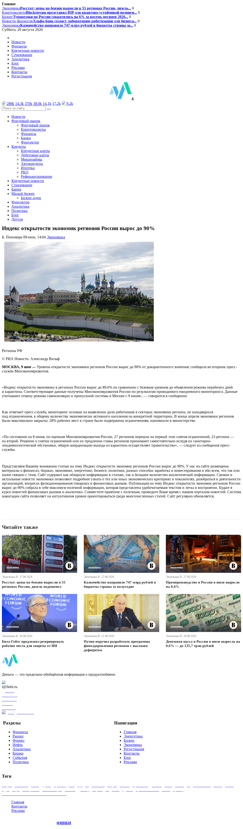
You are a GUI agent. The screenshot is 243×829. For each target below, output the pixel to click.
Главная (130, 732)
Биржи (18, 753)
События (20, 758)
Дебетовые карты (35, 155)
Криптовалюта (69, 12)
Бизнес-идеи (31, 198)
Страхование (21, 55)
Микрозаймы (31, 159)
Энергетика (133, 736)
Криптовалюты (33, 129)
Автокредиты (32, 164)
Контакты (19, 72)
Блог (15, 63)
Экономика (66, 8)
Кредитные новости (27, 50)
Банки (26, 138)
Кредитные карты (35, 151)
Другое (17, 219)
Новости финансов (69, 21)
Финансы (19, 46)
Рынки (18, 736)
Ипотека (28, 168)
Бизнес (65, 17)
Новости (18, 42)
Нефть (18, 745)
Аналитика (20, 59)
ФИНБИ (63, 823)
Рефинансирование (36, 176)
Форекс (19, 740)
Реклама (18, 68)
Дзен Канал (17, 682)
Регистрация (21, 76)
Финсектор (30, 142)
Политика (19, 211)
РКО (24, 172)
